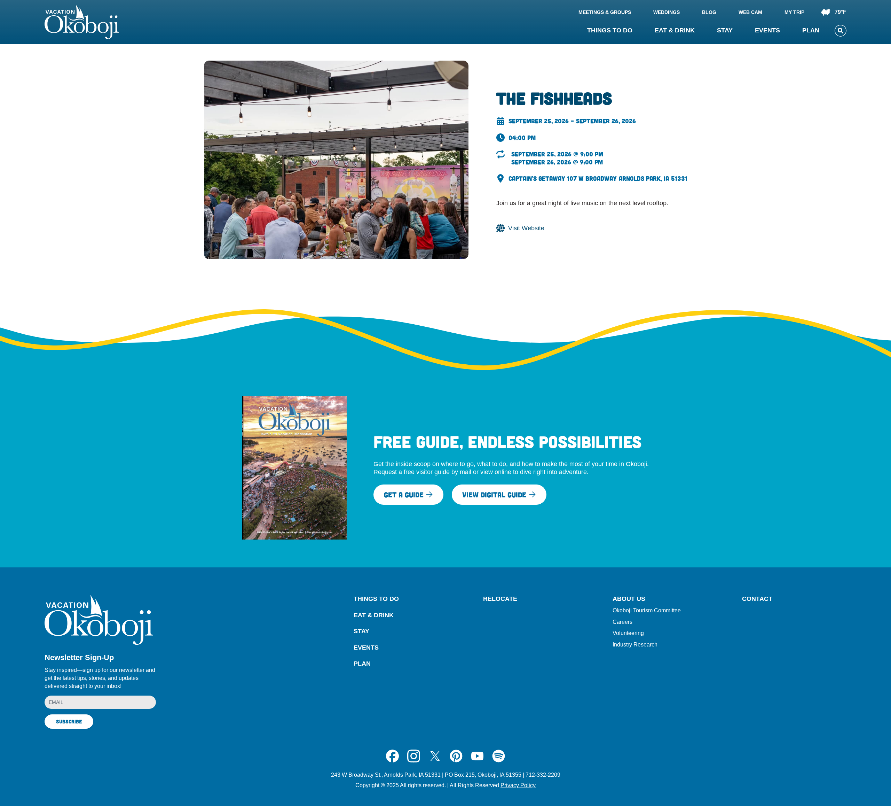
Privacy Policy (518, 785)
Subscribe (69, 721)
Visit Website (526, 228)
